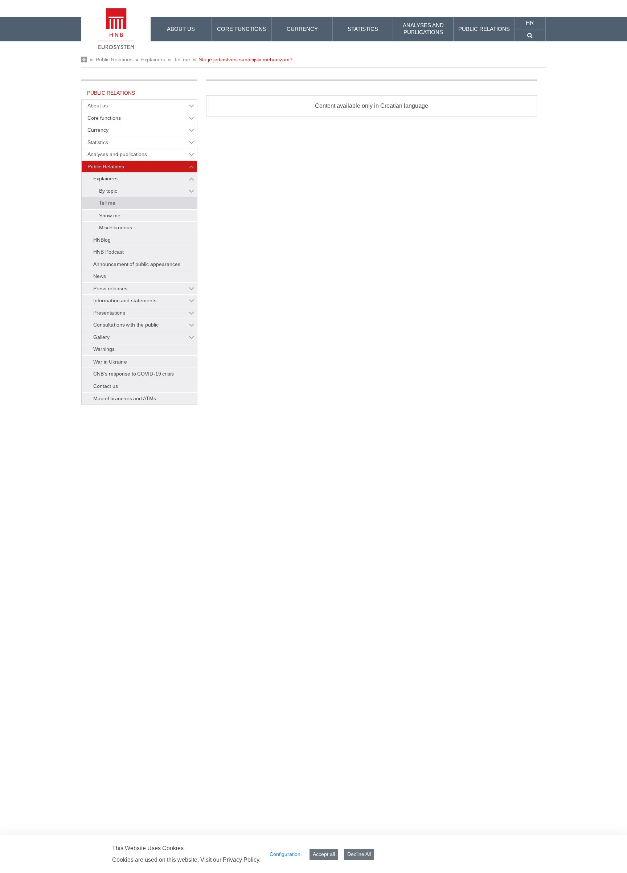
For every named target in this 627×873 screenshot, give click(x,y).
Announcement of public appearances (136, 264)
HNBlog (102, 240)
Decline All (359, 854)
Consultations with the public (126, 325)
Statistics (97, 142)
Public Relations (114, 59)
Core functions (104, 118)
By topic (108, 191)
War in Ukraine (110, 362)
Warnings (104, 349)
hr (530, 23)
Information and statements (124, 300)
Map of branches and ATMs (124, 398)
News (99, 276)
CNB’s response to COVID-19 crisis (133, 374)
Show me (109, 215)
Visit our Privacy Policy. (230, 860)
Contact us (105, 386)
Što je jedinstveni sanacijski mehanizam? (245, 59)
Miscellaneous (115, 227)
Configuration (285, 854)
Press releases (110, 288)
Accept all (324, 854)
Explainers (153, 59)
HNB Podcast (108, 252)
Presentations (109, 313)
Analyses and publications (117, 154)
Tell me (182, 59)
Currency (98, 130)
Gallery (101, 337)
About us (97, 105)
